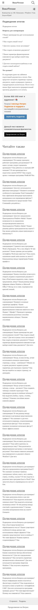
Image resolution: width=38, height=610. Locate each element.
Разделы (22, 601)
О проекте (13, 601)
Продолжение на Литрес (15, 134)
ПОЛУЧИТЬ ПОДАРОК (15, 117)
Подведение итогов (14, 153)
